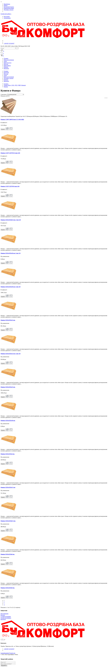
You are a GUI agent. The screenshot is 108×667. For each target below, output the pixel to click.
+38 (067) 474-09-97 (9, 43)
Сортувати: (4, 94)
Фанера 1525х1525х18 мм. (8, 420)
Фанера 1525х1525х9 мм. (8, 587)
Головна (6, 58)
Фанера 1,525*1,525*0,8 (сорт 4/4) (10, 186)
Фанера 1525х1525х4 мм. (8, 454)
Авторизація (7, 18)
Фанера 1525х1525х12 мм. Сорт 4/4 (10, 353)
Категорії (6, 72)
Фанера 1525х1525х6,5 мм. (8, 521)
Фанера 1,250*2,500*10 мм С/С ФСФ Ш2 (12, 119)
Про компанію (4, 613)
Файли (5, 5)
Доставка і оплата (8, 9)
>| (4, 604)
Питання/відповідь (9, 7)
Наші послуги (7, 62)
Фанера (6, 86)
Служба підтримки (6, 616)
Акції (5, 61)
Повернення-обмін (9, 8)
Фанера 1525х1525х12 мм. (8, 320)
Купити (3, 129)
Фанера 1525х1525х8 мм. (8, 554)
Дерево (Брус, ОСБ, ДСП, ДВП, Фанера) (15, 85)
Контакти (6, 68)
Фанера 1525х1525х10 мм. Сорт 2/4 (10, 253)
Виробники (7, 4)
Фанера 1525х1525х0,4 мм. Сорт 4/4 (11, 220)
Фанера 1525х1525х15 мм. (8, 387)
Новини (6, 67)
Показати (3, 96)
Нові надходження (9, 60)
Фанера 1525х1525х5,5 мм (8, 487)
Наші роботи (7, 65)
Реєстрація (6, 16)
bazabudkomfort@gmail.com (8, 653)
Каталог (3, 615)
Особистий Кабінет (6, 618)
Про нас (6, 64)
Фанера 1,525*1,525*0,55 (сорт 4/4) (10, 153)
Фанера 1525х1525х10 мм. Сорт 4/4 (10, 286)
